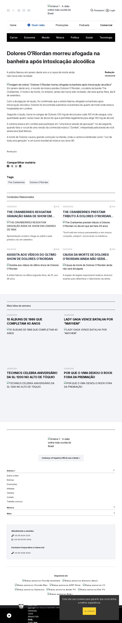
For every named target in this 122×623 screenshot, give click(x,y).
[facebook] (8, 166)
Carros (13, 37)
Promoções (62, 25)
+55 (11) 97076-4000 (22, 540)
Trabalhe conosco (15, 501)
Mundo (46, 37)
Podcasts (84, 25)
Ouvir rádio (38, 25)
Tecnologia (106, 37)
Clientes (10, 493)
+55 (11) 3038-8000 (22, 553)
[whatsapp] (16, 166)
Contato (10, 497)
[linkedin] (20, 166)
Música (60, 37)
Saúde (89, 37)
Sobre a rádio (13, 476)
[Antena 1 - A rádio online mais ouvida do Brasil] (61, 10)
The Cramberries (16, 182)
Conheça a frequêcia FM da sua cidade (60, 458)
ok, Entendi (89, 611)
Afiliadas (10, 488)
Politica (75, 37)
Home (13, 25)
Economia (29, 37)
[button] (8, 10)
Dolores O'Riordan (39, 182)
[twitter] (12, 166)
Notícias (10, 480)
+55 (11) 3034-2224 (22, 535)
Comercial (106, 25)
